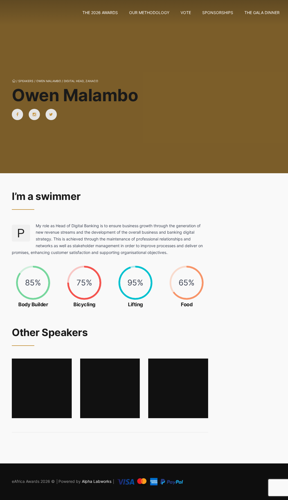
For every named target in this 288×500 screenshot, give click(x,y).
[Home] (15, 12)
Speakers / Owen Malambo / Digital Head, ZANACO (58, 81)
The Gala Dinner (262, 12)
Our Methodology (149, 12)
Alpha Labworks (97, 481)
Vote (186, 12)
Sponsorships (217, 12)
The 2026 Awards (100, 12)
